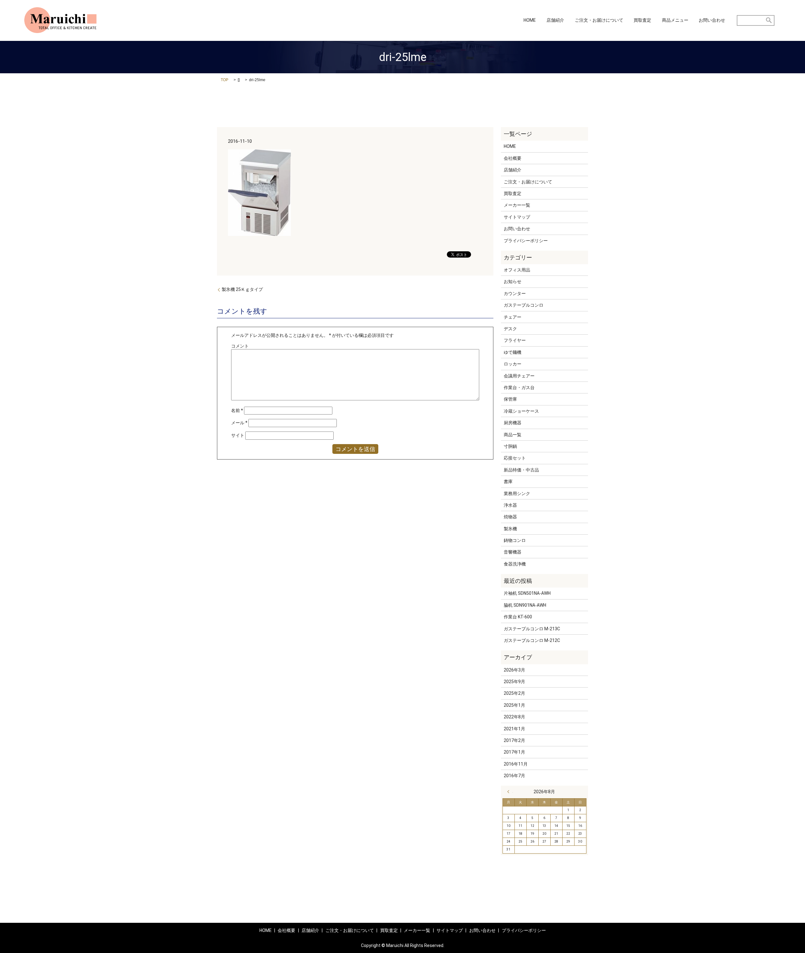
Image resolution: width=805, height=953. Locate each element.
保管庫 (510, 399)
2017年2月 (514, 740)
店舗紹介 (555, 20)
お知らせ (512, 281)
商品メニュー (675, 20)
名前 (237, 410)
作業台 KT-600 (518, 616)
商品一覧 (512, 434)
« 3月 (510, 791)
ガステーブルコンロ (523, 305)
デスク (510, 328)
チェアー (512, 317)
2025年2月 (514, 693)
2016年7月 (514, 775)
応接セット (515, 457)
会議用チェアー (519, 375)
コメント (240, 345)
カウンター (515, 293)
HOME (530, 20)
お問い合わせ (712, 20)
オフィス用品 (517, 269)
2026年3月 (514, 669)
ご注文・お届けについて (599, 20)
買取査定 (642, 20)
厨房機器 (512, 422)
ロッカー (512, 363)
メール (239, 422)
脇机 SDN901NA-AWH (525, 605)
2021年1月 (514, 728)
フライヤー (515, 340)
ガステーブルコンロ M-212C (532, 640)
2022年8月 (514, 716)
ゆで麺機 (512, 352)
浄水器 (510, 505)
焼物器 (510, 516)
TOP (224, 80)
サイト (237, 435)
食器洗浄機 (515, 563)
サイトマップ (517, 217)
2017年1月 (514, 752)
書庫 (508, 481)
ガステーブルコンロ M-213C (532, 628)
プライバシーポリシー (526, 240)
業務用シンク (517, 493)
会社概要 (512, 158)
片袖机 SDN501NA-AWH (527, 593)
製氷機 (510, 528)
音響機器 (512, 552)
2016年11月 (516, 763)
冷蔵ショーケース (521, 411)
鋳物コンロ (515, 540)
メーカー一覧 (517, 205)
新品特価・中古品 (521, 469)
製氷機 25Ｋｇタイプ (242, 289)
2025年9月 (514, 681)
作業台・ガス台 (519, 387)
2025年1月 (514, 705)
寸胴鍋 (510, 446)
